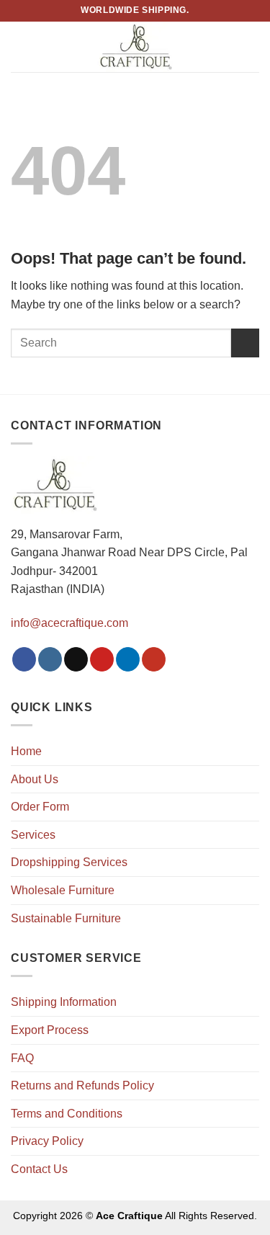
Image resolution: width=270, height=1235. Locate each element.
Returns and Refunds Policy (82, 1085)
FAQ (22, 1058)
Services (33, 835)
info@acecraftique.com (69, 623)
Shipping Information (64, 1002)
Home (26, 751)
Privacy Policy (47, 1141)
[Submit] (245, 343)
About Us (34, 779)
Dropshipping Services (69, 862)
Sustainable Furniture (66, 918)
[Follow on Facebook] (24, 659)
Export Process (50, 1030)
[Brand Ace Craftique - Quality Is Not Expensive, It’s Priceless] (135, 46)
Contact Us (39, 1169)
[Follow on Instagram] (50, 659)
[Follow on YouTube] (154, 659)
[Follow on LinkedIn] (128, 659)
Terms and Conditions (66, 1113)
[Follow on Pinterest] (102, 659)
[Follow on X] (76, 659)
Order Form (40, 807)
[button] (19, 46)
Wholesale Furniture (62, 890)
